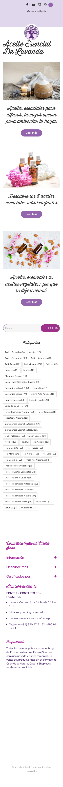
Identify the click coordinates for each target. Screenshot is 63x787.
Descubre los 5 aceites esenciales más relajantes (31, 199)
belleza (52, 364)
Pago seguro (32, 711)
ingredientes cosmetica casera (22, 424)
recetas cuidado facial (18, 501)
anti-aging (12, 364)
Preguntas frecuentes (31, 729)
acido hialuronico (41, 358)
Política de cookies (31, 717)
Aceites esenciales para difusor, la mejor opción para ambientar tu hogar (31, 115)
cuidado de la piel (16, 405)
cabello (29, 370)
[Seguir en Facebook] (27, 5)
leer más (31, 133)
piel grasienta (14, 447)
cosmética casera (16, 394)
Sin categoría (27, 507)
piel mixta (12, 453)
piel (25, 441)
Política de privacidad (32, 723)
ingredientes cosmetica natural (22, 429)
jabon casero (37, 435)
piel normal (31, 453)
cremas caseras (15, 400)
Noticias (11, 441)
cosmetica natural (17, 388)
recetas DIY (44, 501)
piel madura (35, 447)
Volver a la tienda (36, 11)
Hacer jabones (47, 412)
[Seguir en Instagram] (39, 5)
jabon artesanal (15, 435)
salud (10, 507)
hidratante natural (16, 417)
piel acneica (41, 441)
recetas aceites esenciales (20, 471)
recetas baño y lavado (18, 477)
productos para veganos (19, 465)
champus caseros (16, 376)
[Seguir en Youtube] (33, 5)
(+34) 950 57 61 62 (32, 624)
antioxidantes (33, 364)
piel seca (49, 453)
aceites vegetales (16, 358)
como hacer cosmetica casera (22, 382)
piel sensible (13, 459)
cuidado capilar (39, 400)
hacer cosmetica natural (19, 412)
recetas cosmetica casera (20, 489)
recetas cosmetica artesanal (21, 483)
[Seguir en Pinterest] (45, 5)
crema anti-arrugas (43, 394)
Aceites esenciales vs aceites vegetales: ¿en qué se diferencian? (31, 284)
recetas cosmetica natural (20, 495)
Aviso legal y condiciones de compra (31, 705)
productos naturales (38, 459)
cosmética (40, 388)
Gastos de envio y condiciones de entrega (31, 699)
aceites (35, 352)
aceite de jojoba (15, 352)
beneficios (12, 370)
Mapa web (32, 735)
